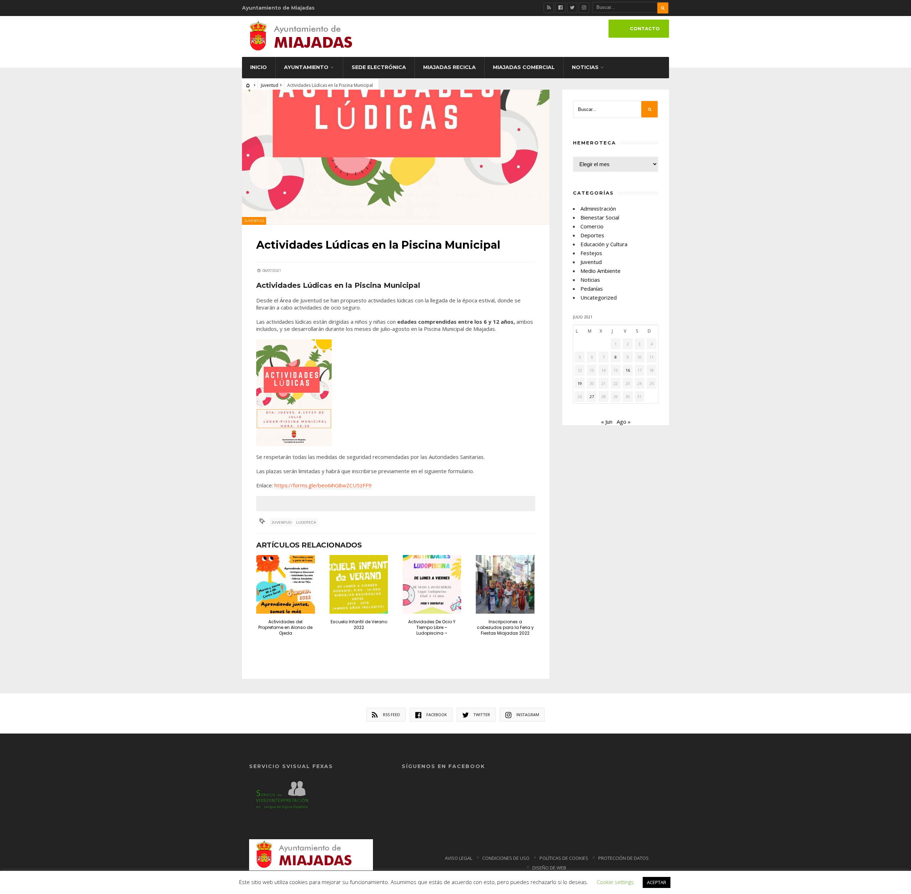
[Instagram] (584, 7)
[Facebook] (560, 7)
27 (592, 396)
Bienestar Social (599, 217)
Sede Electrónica (379, 67)
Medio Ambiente (600, 270)
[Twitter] (572, 7)
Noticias (585, 67)
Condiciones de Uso (506, 858)
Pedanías (591, 288)
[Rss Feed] (548, 7)
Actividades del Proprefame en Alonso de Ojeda (285, 627)
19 (580, 383)
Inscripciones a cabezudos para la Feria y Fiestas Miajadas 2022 (505, 627)
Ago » (624, 421)
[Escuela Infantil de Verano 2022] (359, 584)
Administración (598, 208)
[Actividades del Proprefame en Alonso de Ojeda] (285, 584)
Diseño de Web (549, 867)
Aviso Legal (458, 858)
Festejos (591, 252)
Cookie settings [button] (615, 881)
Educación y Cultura (603, 244)
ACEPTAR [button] (656, 882)
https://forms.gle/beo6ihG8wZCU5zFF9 (323, 485)
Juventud (269, 85)
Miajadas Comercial (524, 67)
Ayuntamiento (306, 67)
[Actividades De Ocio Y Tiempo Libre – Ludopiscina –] (432, 584)
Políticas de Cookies (563, 858)
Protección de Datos (623, 858)
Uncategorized (598, 297)
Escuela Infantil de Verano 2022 (359, 624)
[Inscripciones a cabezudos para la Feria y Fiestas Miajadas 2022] (505, 584)
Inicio (258, 67)
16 (628, 370)
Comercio (592, 226)
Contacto (645, 28)
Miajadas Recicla (449, 67)
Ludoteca (306, 522)
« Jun (606, 421)
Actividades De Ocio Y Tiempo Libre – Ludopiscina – (432, 627)
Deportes (592, 235)
